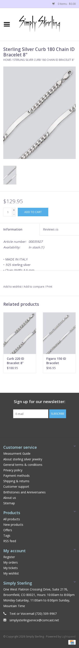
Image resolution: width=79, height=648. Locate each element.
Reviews (50, 229)
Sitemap (9, 503)
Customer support (16, 486)
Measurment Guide (17, 453)
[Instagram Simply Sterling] (43, 427)
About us (9, 498)
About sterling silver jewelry (22, 459)
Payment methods (16, 475)
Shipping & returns (16, 481)
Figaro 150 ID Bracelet (56, 360)
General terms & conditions (22, 465)
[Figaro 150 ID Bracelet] (59, 333)
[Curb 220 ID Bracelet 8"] (19, 333)
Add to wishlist (12, 286)
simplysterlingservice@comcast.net (34, 620)
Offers (7, 530)
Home (7, 60)
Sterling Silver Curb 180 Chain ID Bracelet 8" (43, 60)
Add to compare (34, 286)
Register (9, 557)
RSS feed (9, 541)
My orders (10, 562)
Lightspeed (68, 636)
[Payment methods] (71, 642)
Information (12, 229)
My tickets (10, 568)
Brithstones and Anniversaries (24, 492)
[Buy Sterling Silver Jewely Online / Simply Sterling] (46, 24)
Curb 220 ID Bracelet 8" (15, 360)
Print (49, 286)
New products (13, 524)
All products (11, 519)
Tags (6, 535)
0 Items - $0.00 (66, 4)
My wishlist (11, 573)
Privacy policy (12, 470)
